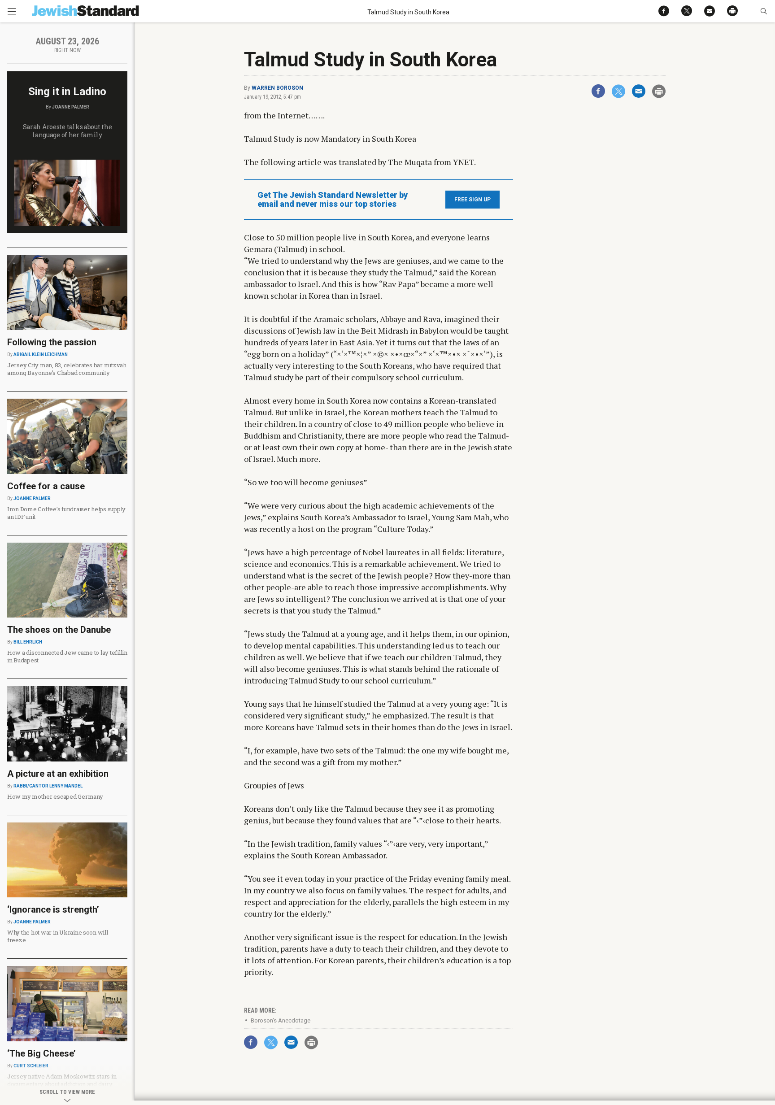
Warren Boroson (277, 88)
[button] (763, 11)
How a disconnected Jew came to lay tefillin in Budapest (67, 656)
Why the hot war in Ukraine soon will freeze (57, 936)
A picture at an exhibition (58, 773)
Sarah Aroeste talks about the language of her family (67, 130)
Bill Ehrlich (27, 642)
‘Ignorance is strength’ (53, 909)
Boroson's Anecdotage (280, 1020)
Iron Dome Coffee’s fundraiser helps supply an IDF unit (66, 513)
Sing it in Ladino (67, 91)
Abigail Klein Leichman (40, 354)
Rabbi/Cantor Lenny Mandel (48, 785)
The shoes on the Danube (59, 629)
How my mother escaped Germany (55, 796)
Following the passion (51, 342)
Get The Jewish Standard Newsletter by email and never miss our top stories (332, 200)
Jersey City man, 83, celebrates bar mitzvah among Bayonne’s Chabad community (66, 369)
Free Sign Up (472, 199)
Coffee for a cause (46, 486)
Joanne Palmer (70, 106)
